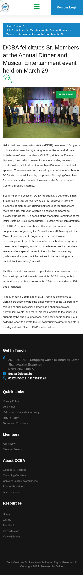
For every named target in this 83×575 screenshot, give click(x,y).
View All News (11, 530)
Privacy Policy (11, 401)
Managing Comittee (14, 475)
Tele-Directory (11, 492)
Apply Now (9, 443)
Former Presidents (14, 486)
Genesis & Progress (14, 469)
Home (9, 26)
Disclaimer (9, 406)
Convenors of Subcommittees (20, 480)
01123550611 (17, 378)
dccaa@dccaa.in (20, 373)
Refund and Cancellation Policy (21, 412)
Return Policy (10, 417)
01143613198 (36, 378)
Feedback (9, 525)
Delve (59, 566)
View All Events (11, 536)
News (18, 26)
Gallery (7, 519)
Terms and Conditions (15, 423)
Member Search (12, 449)
